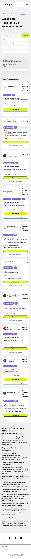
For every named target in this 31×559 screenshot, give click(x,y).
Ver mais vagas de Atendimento (15, 70)
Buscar (24, 35)
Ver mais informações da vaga (15, 112)
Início (4, 13)
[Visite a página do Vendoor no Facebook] (10, 538)
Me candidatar (15, 109)
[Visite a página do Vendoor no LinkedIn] (21, 538)
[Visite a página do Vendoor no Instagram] (15, 538)
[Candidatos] (15, 546)
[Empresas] (15, 543)
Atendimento (11, 13)
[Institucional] (15, 549)
